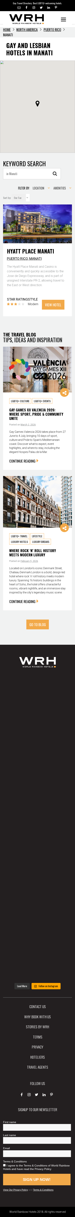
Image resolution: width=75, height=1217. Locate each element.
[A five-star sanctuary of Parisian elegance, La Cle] (37, 792)
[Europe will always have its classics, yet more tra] (37, 963)
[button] (37, 103)
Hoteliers (37, 1057)
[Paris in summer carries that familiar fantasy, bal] (37, 895)
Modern (33, 304)
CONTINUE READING (22, 461)
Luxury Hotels (19, 542)
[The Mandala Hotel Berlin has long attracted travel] (37, 724)
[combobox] (40, 188)
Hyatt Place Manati (30, 251)
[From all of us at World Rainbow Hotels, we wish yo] (37, 929)
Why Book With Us (37, 1016)
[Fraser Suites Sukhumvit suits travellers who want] (37, 690)
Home (7, 29)
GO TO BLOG (37, 624)
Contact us (37, 1006)
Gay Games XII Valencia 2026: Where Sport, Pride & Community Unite (36, 414)
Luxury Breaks (40, 542)
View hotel (53, 304)
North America (27, 29)
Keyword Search (24, 163)
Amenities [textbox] (59, 188)
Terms (37, 1036)
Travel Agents (37, 1067)
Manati (35, 259)
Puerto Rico (52, 29)
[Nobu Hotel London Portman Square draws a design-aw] (37, 861)
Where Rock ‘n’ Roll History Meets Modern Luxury (32, 552)
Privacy (37, 1046)
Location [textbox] (38, 188)
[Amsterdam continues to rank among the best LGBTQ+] (37, 758)
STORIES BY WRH (37, 1026)
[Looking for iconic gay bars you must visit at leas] (37, 827)
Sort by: (7, 198)
